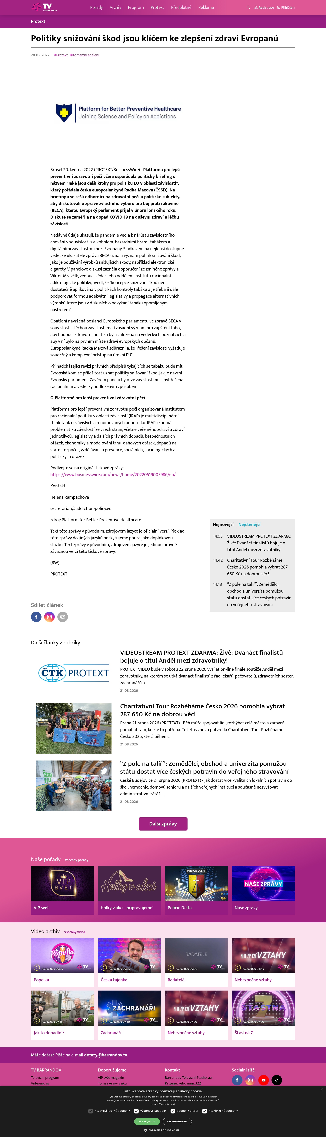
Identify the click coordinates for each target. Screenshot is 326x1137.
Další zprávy (163, 824)
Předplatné (181, 7)
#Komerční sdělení (84, 55)
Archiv (115, 7)
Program (136, 7)
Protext (157, 7)
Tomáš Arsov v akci (112, 1083)
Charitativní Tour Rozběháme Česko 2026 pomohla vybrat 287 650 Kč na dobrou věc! (257, 567)
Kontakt (172, 1070)
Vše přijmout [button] (147, 1121)
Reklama (206, 7)
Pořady (96, 7)
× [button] (321, 1089)
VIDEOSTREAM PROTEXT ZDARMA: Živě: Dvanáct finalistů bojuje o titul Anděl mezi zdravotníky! (259, 542)
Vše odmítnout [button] (177, 1121)
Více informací (167, 1104)
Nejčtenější (249, 524)
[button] (163, 1130)
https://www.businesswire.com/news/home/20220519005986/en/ (113, 474)
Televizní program (45, 1077)
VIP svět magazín (111, 1077)
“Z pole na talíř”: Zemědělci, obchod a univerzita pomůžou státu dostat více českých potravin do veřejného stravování (259, 594)
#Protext (61, 55)
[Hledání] (249, 7)
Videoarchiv (40, 1083)
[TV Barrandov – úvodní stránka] (44, 7)
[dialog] (163, 1111)
